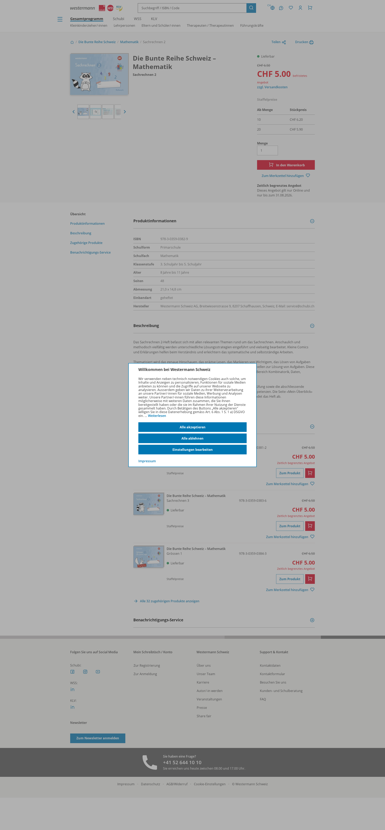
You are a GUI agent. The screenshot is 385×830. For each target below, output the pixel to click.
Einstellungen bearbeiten (192, 449)
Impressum (147, 461)
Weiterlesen (157, 415)
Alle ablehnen (192, 438)
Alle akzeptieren (193, 427)
